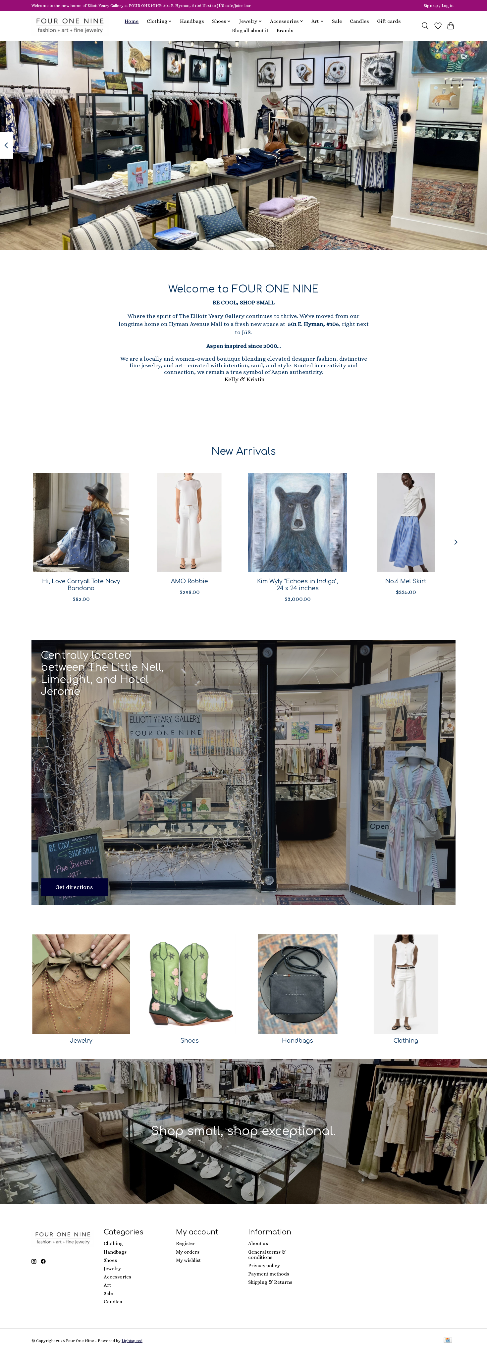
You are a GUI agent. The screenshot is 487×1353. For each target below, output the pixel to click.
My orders (187, 1252)
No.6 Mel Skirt (405, 581)
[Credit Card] (448, 1340)
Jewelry (81, 1040)
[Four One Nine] (70, 25)
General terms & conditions (267, 1254)
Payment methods (268, 1273)
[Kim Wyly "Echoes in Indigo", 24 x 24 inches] (297, 522)
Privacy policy (264, 1265)
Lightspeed (132, 1340)
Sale (337, 21)
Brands (285, 30)
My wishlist (188, 1260)
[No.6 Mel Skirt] (406, 522)
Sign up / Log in (439, 5)
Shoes (189, 1040)
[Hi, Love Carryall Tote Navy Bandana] (81, 522)
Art (107, 1285)
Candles (359, 21)
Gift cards (389, 21)
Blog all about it (250, 30)
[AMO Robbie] (189, 522)
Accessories (117, 1276)
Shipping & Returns (270, 1282)
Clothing (406, 1040)
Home (131, 21)
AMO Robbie (189, 581)
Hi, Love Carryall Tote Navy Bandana (81, 584)
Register (185, 1243)
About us (258, 1243)
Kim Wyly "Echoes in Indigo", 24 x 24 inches (297, 584)
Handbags (192, 21)
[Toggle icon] (425, 26)
